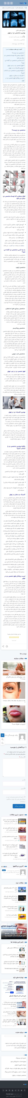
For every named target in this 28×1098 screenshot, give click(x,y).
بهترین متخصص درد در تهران (16, 33)
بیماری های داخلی (19, 8)
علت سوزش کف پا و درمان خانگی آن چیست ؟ (15, 678)
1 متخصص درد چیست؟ (18, 53)
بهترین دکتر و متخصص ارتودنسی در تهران (9, 837)
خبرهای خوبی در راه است (11, 915)
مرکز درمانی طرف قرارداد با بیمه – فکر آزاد (15, 1068)
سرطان (22, 245)
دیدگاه (21, 757)
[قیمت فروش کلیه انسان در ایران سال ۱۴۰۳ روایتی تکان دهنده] (22, 821)
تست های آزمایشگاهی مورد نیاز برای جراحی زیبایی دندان (10, 829)
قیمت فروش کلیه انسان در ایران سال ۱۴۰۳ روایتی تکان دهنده (10, 820)
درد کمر (12, 245)
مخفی (7, 49)
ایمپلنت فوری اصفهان (20, 1065)
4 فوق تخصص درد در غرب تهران (15, 65)
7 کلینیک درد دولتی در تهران (16, 75)
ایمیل (22, 788)
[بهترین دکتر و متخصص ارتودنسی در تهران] (22, 838)
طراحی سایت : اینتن (10, 1096)
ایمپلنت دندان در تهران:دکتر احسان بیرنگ (15, 1072)
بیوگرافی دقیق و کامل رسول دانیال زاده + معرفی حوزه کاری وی (9, 1021)
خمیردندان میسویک (21, 1058)
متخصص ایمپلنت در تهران (19, 1075)
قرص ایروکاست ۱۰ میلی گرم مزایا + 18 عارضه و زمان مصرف (10, 846)
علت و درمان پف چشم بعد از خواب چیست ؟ (14, 701)
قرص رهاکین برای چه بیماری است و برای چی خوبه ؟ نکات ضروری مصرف (9, 855)
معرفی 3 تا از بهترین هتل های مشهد (10, 889)
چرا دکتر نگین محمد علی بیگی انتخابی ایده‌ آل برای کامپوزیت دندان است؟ (10, 898)
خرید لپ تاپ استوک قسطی (17, 996)
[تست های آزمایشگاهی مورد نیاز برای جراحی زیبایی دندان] (22, 830)
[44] (23, 44)
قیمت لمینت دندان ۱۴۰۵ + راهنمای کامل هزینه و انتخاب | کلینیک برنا (15, 934)
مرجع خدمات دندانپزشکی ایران (18, 1061)
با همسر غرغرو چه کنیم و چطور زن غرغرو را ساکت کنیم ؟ (9, 907)
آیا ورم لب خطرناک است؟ (18, 724)
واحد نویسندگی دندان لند (15, 37)
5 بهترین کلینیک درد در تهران (16, 68)
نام (23, 780)
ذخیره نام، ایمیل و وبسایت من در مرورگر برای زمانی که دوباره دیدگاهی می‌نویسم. (15, 799)
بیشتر (4, 870)
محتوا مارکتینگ (9, 1094)
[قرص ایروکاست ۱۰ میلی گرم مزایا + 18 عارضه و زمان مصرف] (22, 846)
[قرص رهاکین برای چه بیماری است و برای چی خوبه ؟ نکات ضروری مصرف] (22, 855)
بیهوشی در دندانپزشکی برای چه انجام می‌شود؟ (9, 1013)
